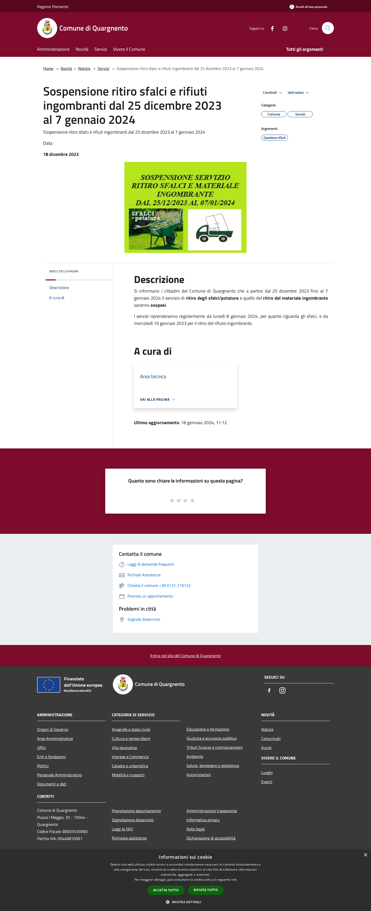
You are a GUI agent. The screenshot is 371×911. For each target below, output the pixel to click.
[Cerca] (328, 28)
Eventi (266, 782)
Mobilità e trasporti (128, 775)
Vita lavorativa (124, 748)
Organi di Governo (52, 729)
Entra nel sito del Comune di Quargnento (185, 656)
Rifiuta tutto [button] (206, 890)
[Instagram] (283, 28)
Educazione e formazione (208, 729)
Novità (66, 68)
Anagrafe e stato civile (131, 729)
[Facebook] (270, 28)
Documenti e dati (51, 784)
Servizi (103, 68)
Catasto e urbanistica (130, 766)
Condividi (270, 92)
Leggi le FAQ (122, 829)
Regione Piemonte (52, 7)
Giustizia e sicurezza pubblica (211, 738)
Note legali (196, 829)
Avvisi (266, 748)
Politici (43, 766)
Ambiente (195, 756)
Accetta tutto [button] (166, 890)
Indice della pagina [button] (63, 271)
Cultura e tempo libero (131, 738)
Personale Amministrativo (59, 775)
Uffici (41, 748)
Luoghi (267, 773)
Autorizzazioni (199, 775)
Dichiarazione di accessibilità (211, 838)
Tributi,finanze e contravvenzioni (215, 747)
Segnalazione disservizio (132, 820)
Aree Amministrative (55, 738)
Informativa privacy (203, 820)
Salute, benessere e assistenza (213, 765)
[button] (185, 902)
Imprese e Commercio (130, 757)
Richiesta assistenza (129, 838)
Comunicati (271, 738)
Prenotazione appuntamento (136, 811)
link (233, 879)
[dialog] (185, 880)
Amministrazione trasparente (212, 811)
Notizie (84, 68)
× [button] (365, 855)
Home (48, 68)
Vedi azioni (296, 92)
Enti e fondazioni (51, 757)
